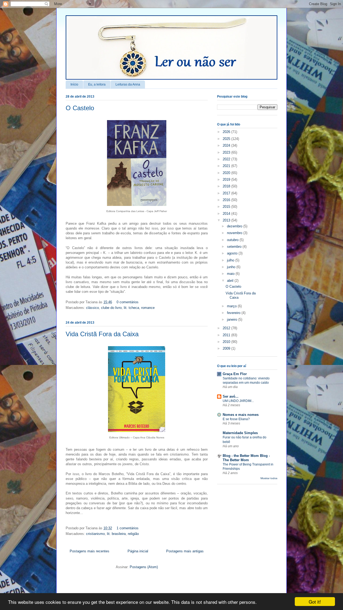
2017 (227, 193)
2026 (227, 132)
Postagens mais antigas (185, 551)
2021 (227, 166)
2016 (227, 200)
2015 (227, 207)
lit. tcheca (131, 308)
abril (230, 281)
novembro (235, 233)
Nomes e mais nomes (241, 415)
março (232, 306)
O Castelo (80, 108)
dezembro (235, 226)
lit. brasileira (116, 534)
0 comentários (128, 302)
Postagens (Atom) (144, 567)
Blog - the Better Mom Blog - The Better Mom (246, 458)
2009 (227, 348)
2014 (227, 214)
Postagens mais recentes (89, 551)
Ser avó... (230, 396)
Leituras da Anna (127, 84)
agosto (232, 253)
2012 (227, 328)
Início (74, 84)
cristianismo (95, 534)
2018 (227, 186)
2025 (227, 139)
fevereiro (234, 313)
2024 (227, 145)
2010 (227, 342)
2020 (227, 173)
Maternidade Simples (240, 433)
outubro (233, 240)
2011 (227, 335)
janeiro (232, 319)
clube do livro (111, 308)
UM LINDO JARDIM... (238, 401)
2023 (227, 152)
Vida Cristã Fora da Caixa (102, 334)
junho (231, 267)
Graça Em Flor (235, 374)
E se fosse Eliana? (236, 419)
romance (148, 308)
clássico (92, 308)
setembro (235, 247)
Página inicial (138, 551)
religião (133, 534)
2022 (227, 159)
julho (231, 260)
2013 (227, 220)
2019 (227, 180)
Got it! (315, 601)
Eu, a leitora (97, 84)
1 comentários (128, 528)
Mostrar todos (268, 478)
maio (231, 274)
